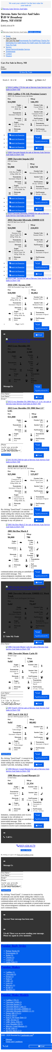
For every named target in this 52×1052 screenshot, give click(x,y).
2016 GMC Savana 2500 (19, 285)
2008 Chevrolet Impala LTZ (21, 159)
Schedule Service (23, 49)
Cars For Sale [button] (11, 38)
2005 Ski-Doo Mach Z (18, 531)
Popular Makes (10, 967)
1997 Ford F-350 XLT (18, 714)
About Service (11, 49)
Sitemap (9, 1039)
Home (8, 36)
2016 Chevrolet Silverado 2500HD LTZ (26, 220)
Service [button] (8, 47)
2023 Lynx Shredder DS (19, 346)
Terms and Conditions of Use (25, 854)
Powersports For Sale (27, 41)
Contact (9, 54)
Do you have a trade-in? (12, 450)
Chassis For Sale (27, 43)
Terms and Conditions (14, 1042)
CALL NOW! (26, 850)
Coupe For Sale (39, 43)
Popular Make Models (15, 994)
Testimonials (10, 51)
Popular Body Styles (13, 945)
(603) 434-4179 (35, 32)
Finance (9, 56)
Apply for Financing (17, 135)
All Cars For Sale (12, 41)
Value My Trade (26, 72)
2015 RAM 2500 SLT (17, 466)
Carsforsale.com (26, 1035)
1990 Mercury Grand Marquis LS (23, 775)
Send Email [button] (6, 454)
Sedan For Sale (15, 43)
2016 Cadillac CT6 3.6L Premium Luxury (27, 94)
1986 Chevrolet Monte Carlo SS (22, 653)
